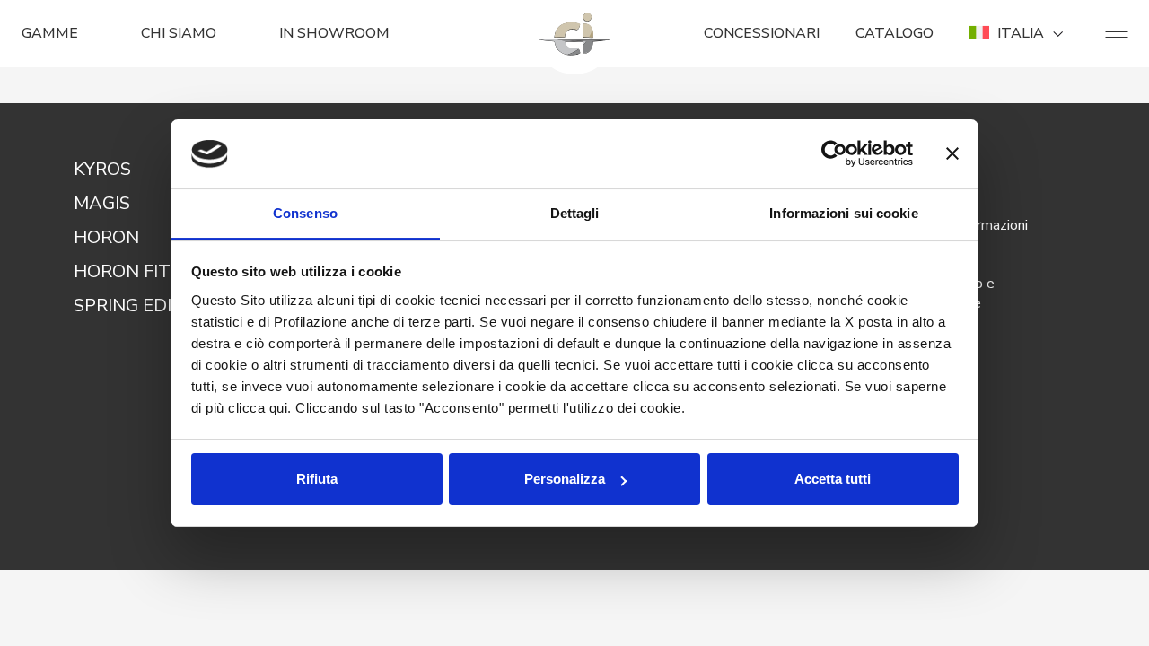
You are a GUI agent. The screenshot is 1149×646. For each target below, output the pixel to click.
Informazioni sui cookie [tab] (843, 213)
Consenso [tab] (305, 213)
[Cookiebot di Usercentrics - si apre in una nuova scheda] (834, 154)
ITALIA (1021, 33)
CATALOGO (894, 33)
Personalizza (564, 478)
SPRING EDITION (144, 305)
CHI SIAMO (178, 33)
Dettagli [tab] (575, 213)
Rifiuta (317, 478)
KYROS (102, 169)
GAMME (50, 33)
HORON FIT (122, 271)
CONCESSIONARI (762, 33)
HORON (106, 237)
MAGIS (102, 203)
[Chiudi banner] (952, 154)
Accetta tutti (832, 478)
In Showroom (334, 33)
